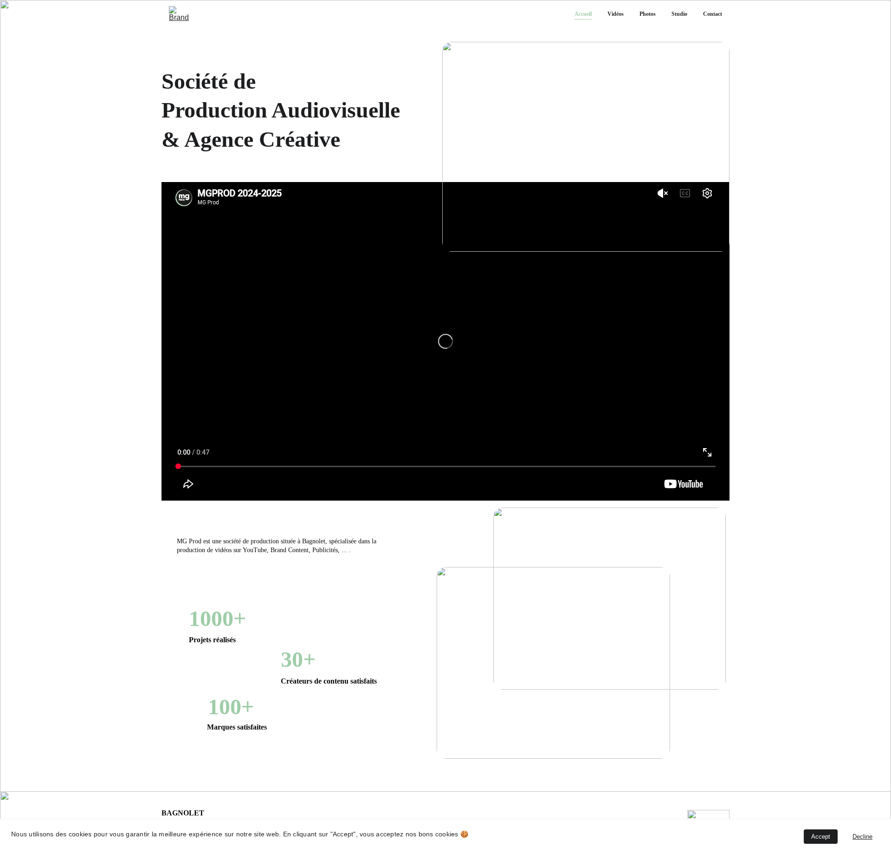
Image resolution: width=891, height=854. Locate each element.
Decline (862, 836)
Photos (647, 14)
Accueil (583, 14)
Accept (820, 836)
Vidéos (615, 14)
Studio (679, 14)
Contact (712, 14)
